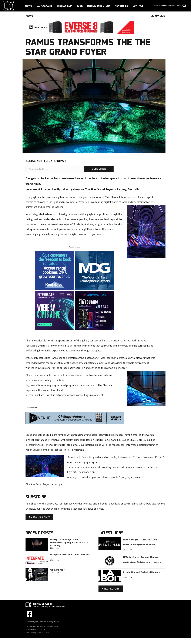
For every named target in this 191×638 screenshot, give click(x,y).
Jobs (80, 5)
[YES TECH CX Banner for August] (94, 310)
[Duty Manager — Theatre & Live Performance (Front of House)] (109, 543)
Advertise (121, 5)
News (28, 5)
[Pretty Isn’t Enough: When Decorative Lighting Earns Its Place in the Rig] (37, 544)
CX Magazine (45, 5)
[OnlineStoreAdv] (54, 270)
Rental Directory (98, 5)
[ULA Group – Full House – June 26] (94, 270)
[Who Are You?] (37, 574)
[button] (99, 169)
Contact (138, 5)
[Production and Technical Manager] (109, 576)
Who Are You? (57, 569)
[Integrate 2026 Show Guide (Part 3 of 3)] (37, 559)
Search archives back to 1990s (167, 5)
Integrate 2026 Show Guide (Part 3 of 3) (70, 556)
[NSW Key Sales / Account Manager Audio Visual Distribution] (109, 561)
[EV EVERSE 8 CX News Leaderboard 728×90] (80, 27)
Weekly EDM (64, 5)
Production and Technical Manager (142, 572)
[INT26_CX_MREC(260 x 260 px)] (54, 310)
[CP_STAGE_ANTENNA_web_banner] (75, 417)
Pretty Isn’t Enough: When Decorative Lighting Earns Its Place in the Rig (69, 542)
